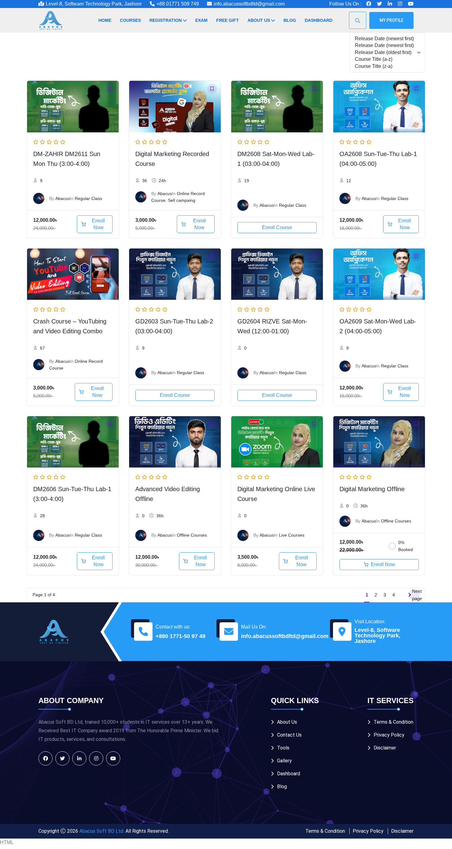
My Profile (391, 20)
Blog (289, 20)
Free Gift (227, 20)
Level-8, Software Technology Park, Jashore (377, 635)
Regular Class (88, 198)
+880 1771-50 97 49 (180, 636)
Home (104, 20)
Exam (201, 20)
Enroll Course (277, 227)
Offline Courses (192, 535)
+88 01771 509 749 (178, 3)
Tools (283, 748)
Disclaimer (385, 748)
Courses (130, 20)
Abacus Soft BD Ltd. (101, 831)
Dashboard (318, 20)
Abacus (62, 198)
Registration (165, 20)
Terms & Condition (393, 722)
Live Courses (291, 535)
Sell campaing (181, 200)
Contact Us (289, 735)
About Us (259, 20)
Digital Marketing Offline (372, 489)
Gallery (284, 761)
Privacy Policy (389, 735)
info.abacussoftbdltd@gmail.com (249, 3)
